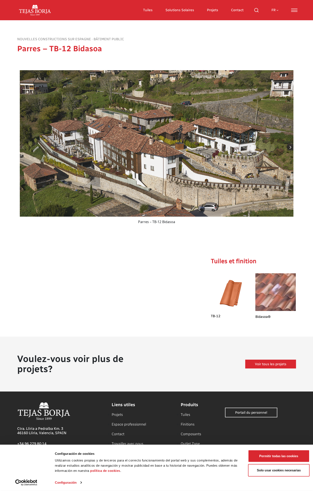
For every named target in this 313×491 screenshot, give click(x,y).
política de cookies (105, 470)
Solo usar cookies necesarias (279, 470)
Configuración (66, 482)
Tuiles (148, 10)
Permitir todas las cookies (278, 456)
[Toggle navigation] (294, 10)
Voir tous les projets (270, 364)
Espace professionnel (129, 424)
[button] (290, 147)
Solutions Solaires (179, 10)
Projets (212, 10)
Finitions (187, 424)
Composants (191, 434)
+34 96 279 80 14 (31, 443)
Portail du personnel (251, 412)
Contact (237, 10)
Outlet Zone (190, 443)
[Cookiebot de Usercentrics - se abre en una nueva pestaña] (26, 482)
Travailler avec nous (127, 443)
